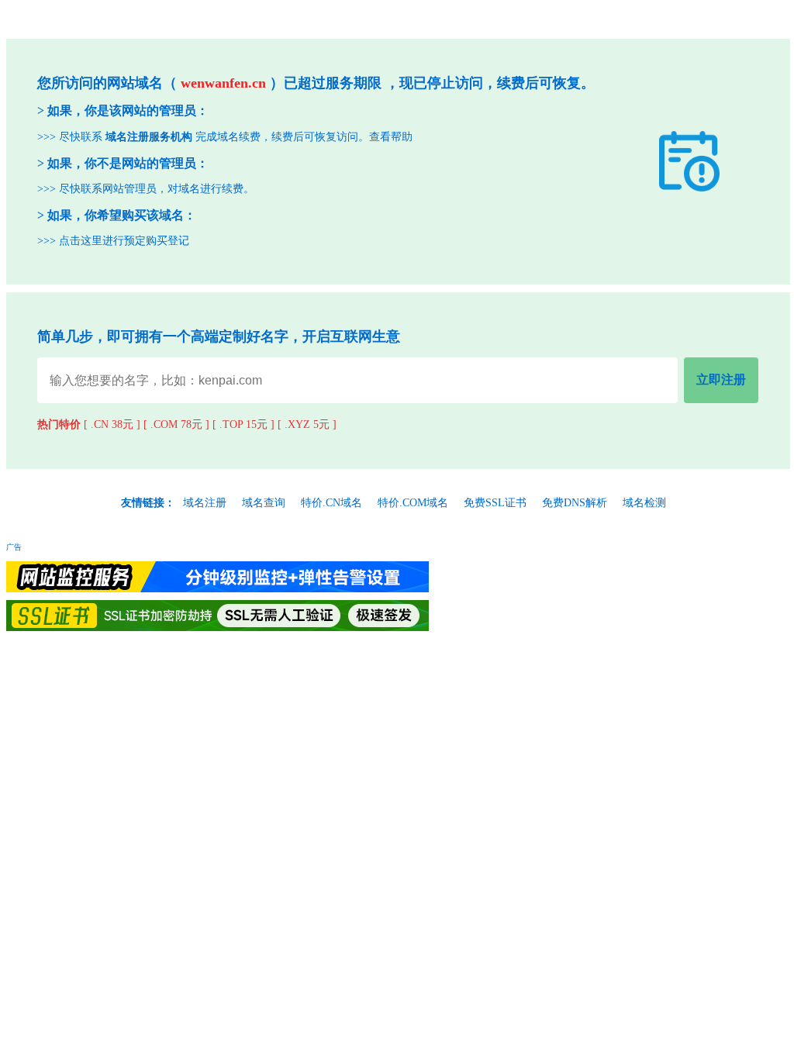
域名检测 (644, 503)
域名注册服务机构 (148, 137)
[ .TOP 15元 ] (243, 424)
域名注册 (204, 503)
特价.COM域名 (413, 503)
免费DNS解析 (574, 503)
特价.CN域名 (331, 503)
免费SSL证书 (495, 503)
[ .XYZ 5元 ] (307, 424)
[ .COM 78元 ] (176, 424)
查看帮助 (391, 137)
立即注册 (721, 379)
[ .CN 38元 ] (112, 424)
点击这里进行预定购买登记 (124, 241)
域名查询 (263, 503)
